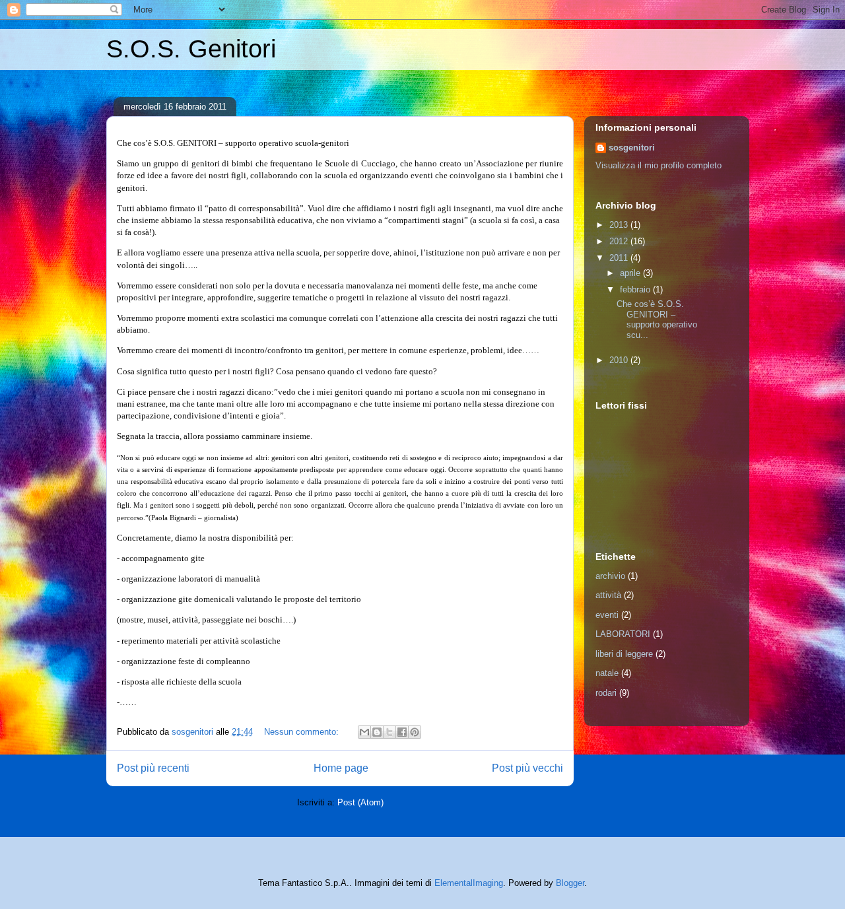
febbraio (636, 289)
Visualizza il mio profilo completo (658, 165)
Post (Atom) (360, 802)
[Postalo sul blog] (377, 732)
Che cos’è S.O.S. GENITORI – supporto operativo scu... (657, 319)
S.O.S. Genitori (191, 49)
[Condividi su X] (389, 732)
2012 (619, 241)
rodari (606, 693)
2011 (619, 258)
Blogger (570, 883)
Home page (341, 768)
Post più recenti (153, 768)
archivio (610, 576)
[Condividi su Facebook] (402, 732)
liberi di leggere (624, 654)
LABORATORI (622, 634)
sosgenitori (632, 147)
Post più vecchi (527, 768)
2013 (619, 225)
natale (607, 673)
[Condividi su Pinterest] (414, 732)
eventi (607, 615)
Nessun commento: (302, 732)
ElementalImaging (468, 883)
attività (608, 595)
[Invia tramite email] (364, 732)
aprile (631, 273)
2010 (619, 360)
